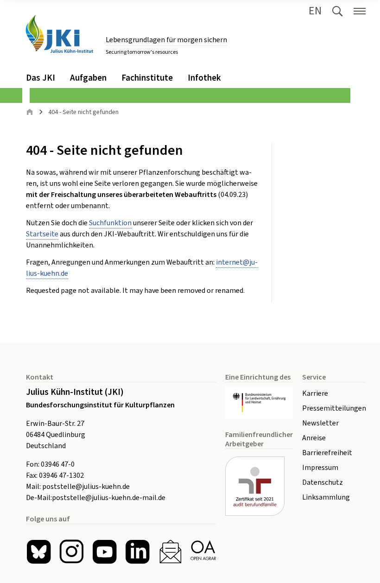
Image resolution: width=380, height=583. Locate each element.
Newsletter (320, 423)
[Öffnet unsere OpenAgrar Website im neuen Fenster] (203, 551)
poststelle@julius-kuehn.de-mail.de (108, 498)
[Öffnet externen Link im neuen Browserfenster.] (259, 402)
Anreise (314, 438)
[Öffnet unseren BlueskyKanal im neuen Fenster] (38, 551)
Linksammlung (326, 497)
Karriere (315, 393)
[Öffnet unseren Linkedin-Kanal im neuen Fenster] (137, 551)
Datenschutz (322, 482)
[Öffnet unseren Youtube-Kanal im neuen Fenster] (104, 551)
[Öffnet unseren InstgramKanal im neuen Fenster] (71, 551)
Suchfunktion (110, 223)
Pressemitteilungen (334, 408)
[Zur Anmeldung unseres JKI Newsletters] (170, 551)
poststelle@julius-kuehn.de (86, 487)
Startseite (42, 234)
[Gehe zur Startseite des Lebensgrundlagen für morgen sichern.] (59, 34)
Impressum (320, 468)
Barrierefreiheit (327, 453)
